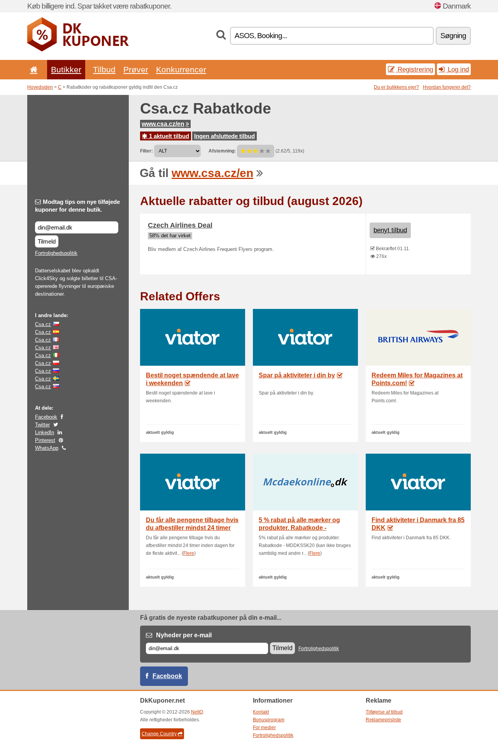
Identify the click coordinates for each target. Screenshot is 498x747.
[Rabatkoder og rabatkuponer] (78, 50)
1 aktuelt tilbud (168, 136)
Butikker (66, 69)
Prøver (135, 69)
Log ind (457, 69)
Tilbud (104, 69)
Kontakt (261, 712)
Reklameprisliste (383, 719)
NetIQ (197, 712)
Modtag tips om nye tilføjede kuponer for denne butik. (77, 205)
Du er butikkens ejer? (396, 87)
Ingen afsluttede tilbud (224, 136)
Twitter (42, 425)
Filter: (146, 151)
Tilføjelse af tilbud (384, 712)
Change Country (159, 733)
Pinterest (45, 440)
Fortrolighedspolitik (56, 253)
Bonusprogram (268, 719)
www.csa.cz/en (163, 124)
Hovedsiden (40, 87)
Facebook (46, 417)
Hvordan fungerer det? (447, 87)
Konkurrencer (181, 69)
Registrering (414, 69)
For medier (264, 727)
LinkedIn (44, 432)
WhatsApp (46, 448)
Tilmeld (47, 241)
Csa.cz (43, 324)
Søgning (453, 36)
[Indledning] (32, 69)
